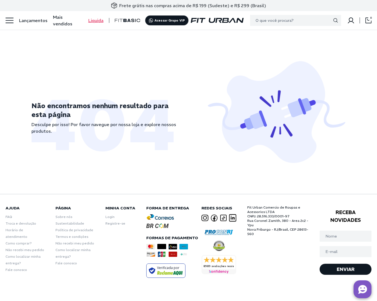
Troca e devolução (21, 223)
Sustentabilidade (69, 223)
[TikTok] (223, 218)
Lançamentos (33, 20)
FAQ (9, 217)
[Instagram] (205, 218)
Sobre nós (63, 217)
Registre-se (115, 223)
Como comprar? (19, 243)
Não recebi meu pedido (25, 250)
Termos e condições (71, 237)
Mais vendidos (62, 20)
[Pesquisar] (335, 20)
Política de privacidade (74, 230)
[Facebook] (214, 218)
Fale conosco (16, 270)
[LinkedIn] (232, 218)
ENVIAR (346, 269)
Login (110, 217)
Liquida (95, 20)
